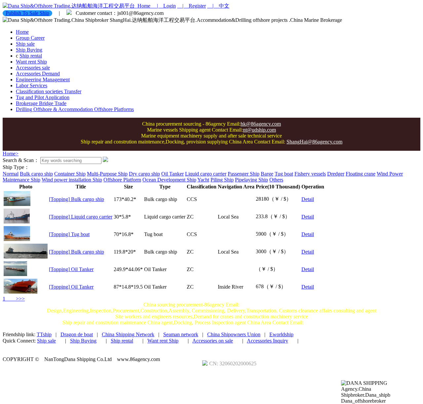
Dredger (335, 174)
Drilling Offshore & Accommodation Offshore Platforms (75, 109)
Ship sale (25, 44)
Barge (267, 174)
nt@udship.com (259, 130)
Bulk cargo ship (36, 174)
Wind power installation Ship (72, 179)
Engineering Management (43, 79)
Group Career (30, 38)
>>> (16, 299)
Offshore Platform (122, 179)
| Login (164, 6)
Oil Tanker (172, 174)
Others (276, 179)
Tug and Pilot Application (42, 97)
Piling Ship (222, 179)
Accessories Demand (38, 73)
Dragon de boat (76, 334)
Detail (307, 199)
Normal (11, 174)
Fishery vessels (310, 174)
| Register (191, 6)
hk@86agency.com (261, 124)
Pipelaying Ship (251, 179)
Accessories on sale (212, 340)
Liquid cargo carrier (205, 174)
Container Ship (70, 174)
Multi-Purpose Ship (107, 174)
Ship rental (30, 56)
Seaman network (180, 334)
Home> (11, 153)
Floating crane (360, 174)
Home (143, 6)
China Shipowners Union (233, 334)
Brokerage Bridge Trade (41, 103)
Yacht (203, 179)
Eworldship (281, 334)
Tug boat (284, 174)
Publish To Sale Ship (27, 13)
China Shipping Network (128, 334)
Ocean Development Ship (169, 179)
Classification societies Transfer (48, 91)
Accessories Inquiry (267, 340)
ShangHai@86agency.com (314, 141)
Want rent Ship (31, 61)
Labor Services (31, 85)
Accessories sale (33, 67)
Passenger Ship (243, 174)
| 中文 (218, 6)
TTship (44, 334)
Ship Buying (29, 50)
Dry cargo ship (144, 174)
